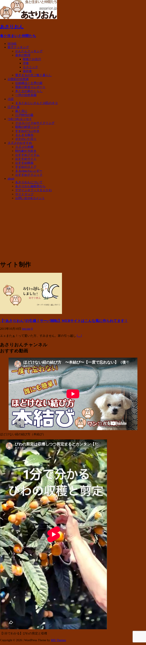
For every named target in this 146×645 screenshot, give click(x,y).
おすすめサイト (25, 158)
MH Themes (58, 640)
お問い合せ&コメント (30, 198)
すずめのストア (25, 166)
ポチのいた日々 (25, 138)
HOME (12, 43)
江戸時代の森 (24, 115)
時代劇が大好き (25, 150)
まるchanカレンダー (28, 170)
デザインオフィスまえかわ (33, 190)
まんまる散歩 (24, 134)
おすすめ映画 (24, 162)
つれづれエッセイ (20, 119)
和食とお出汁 (32, 59)
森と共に (21, 111)
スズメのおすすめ (20, 142)
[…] (79, 335)
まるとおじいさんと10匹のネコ (36, 103)
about (11, 178)
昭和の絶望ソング (27, 127)
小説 (11, 99)
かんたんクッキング (29, 51)
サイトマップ (24, 194)
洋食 (26, 63)
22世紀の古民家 (18, 79)
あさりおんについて (29, 182)
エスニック (30, 67)
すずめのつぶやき (27, 130)
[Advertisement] (73, 229)
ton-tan (26, 328)
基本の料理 (22, 55)
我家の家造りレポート (30, 87)
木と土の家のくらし (29, 91)
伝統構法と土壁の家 (29, 83)
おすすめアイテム (27, 154)
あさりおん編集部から (30, 186)
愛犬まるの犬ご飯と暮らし (33, 75)
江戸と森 (14, 107)
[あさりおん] (28, 18)
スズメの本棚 (24, 146)
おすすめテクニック (29, 174)
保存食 (27, 71)
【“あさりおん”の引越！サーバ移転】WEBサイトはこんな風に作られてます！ (64, 321)
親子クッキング (18, 47)
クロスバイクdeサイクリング (35, 123)
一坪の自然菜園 (25, 95)
